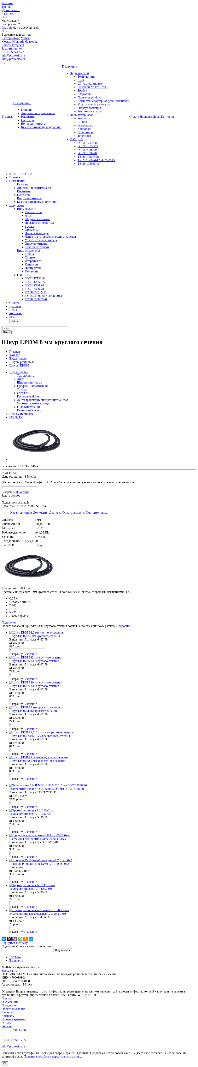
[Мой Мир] (31, 939)
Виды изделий (79, 73)
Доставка (146, 116)
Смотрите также (96, 512)
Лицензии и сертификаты (38, 113)
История (26, 109)
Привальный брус (89, 97)
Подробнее (9, 622)
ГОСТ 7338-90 (87, 149)
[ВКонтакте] (4, 939)
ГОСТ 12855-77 (88, 146)
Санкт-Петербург (13, 45)
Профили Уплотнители (93, 87)
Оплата (134, 116)
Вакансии (8, 1012)
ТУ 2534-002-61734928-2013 (96, 160)
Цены (156, 116)
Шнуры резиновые (90, 83)
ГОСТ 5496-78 (87, 153)
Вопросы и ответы (33, 123)
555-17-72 (13, 52)
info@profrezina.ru (13, 55)
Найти (14, 321)
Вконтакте (16, 960)
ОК (5, 1063)
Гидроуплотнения (89, 108)
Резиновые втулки (90, 111)
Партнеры (27, 120)
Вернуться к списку (15, 943)
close (5, 17)
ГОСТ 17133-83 (88, 142)
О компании (22, 103)
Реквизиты (28, 116)
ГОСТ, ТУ (76, 139)
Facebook (15, 957)
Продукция (70, 66)
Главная (7, 116)
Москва (7, 41)
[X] (9, 939)
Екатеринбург (11, 38)
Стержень (84, 94)
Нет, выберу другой (26, 27)
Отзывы (7, 1026)
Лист (81, 80)
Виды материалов (81, 114)
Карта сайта (9, 970)
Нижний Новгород (25, 41)
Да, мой (7, 27)
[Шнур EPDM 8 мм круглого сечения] (39, 459)
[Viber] (14, 939)
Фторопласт (85, 125)
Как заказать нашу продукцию (41, 127)
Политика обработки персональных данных (53, 1056)
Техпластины (86, 76)
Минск (8, 13)
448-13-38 (14, 1029)
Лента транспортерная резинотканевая (103, 101)
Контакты (167, 116)
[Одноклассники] (25, 939)
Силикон (83, 121)
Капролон (84, 128)
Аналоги (79, 512)
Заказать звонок (12, 48)
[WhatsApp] (20, 939)
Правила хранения (14, 1019)
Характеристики (21, 512)
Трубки (82, 90)
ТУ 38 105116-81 (88, 156)
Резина (82, 118)
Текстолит (84, 135)
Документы (40, 512)
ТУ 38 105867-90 (89, 163)
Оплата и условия (13, 1008)
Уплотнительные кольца (94, 104)
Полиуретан (86, 132)
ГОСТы (7, 1022)
